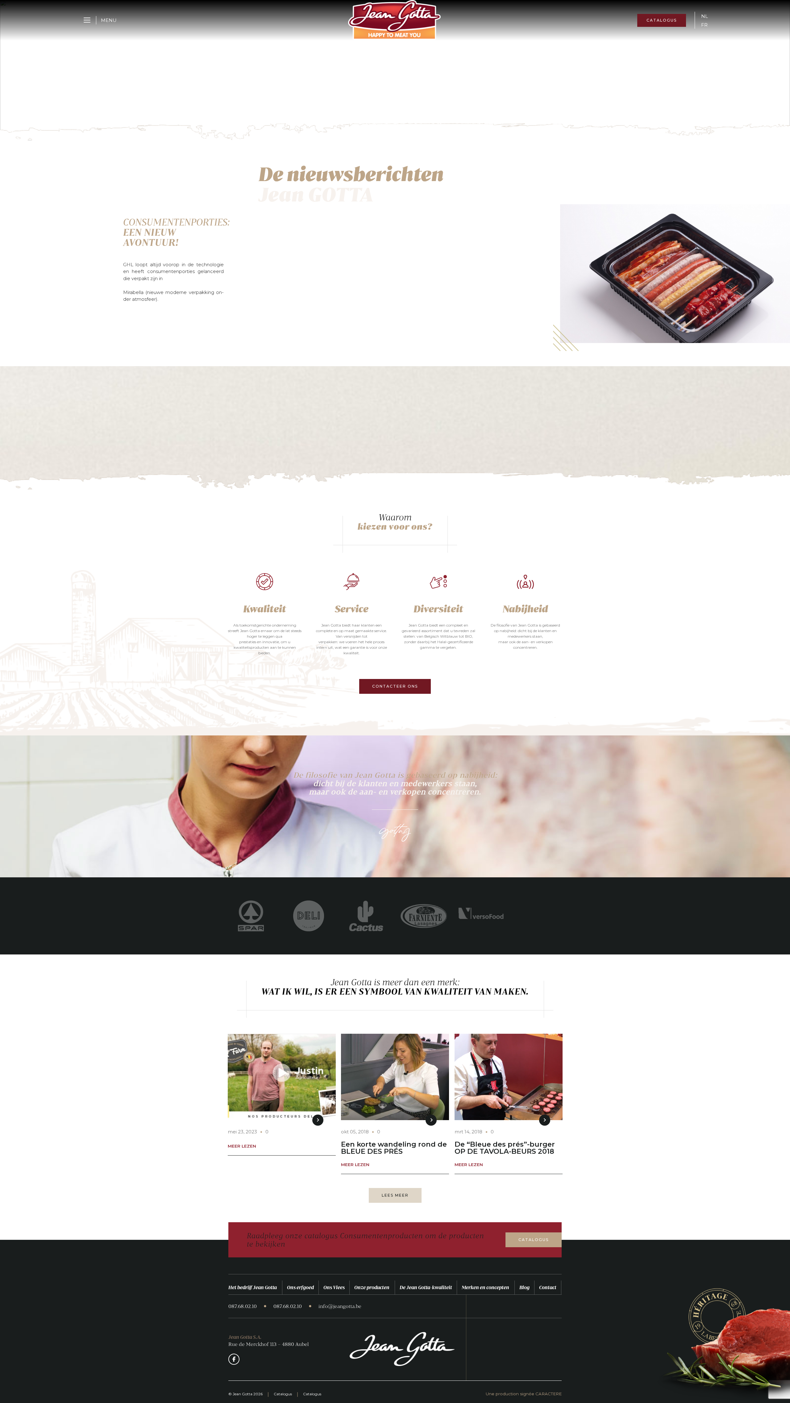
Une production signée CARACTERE (524, 1394)
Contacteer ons (395, 686)
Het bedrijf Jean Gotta (252, 1287)
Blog (524, 1287)
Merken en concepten (485, 1287)
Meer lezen (242, 1146)
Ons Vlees (334, 1287)
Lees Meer (395, 1195)
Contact (547, 1287)
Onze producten (371, 1287)
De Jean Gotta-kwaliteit (426, 1287)
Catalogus (662, 20)
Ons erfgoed (300, 1287)
